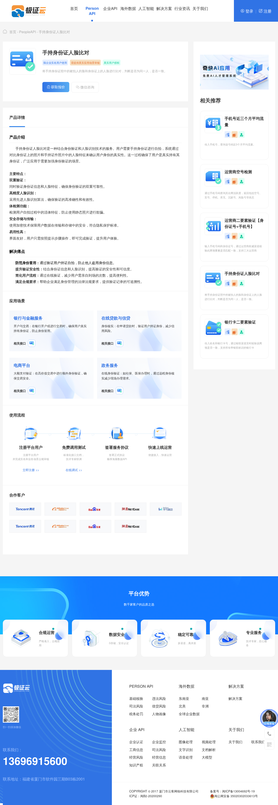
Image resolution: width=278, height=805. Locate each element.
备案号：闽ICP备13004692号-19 (232, 791)
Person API (92, 11)
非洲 (205, 706)
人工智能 (146, 8)
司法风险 (136, 706)
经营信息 (159, 757)
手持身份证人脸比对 (54, 31)
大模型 (207, 757)
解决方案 (164, 8)
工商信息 (136, 749)
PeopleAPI (27, 31)
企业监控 (159, 741)
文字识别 (186, 749)
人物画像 (159, 713)
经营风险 (136, 757)
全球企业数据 (189, 713)
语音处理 (186, 757)
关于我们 (200, 8)
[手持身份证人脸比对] (31, 343)
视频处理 (209, 741)
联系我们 (258, 741)
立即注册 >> (31, 470)
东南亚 (184, 698)
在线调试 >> (74, 470)
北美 (182, 706)
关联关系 (159, 765)
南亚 (205, 698)
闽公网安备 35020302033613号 (236, 796)
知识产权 (136, 765)
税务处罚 (136, 713)
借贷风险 (159, 706)
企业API (110, 8)
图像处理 (186, 741)
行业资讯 (182, 8)
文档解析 (209, 749)
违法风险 (159, 698)
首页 (74, 8)
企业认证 (136, 741)
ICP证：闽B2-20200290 (145, 796)
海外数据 (128, 8)
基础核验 (136, 698)
